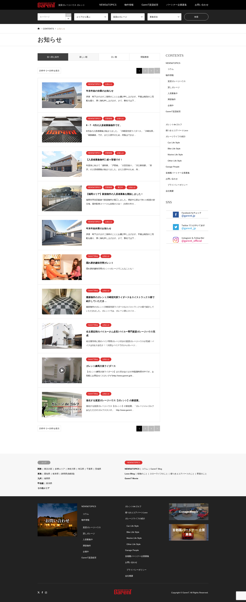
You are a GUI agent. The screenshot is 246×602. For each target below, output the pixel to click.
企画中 (171, 105)
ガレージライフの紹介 (176, 136)
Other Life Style (175, 161)
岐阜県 (56, 474)
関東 (40, 469)
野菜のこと (202, 474)
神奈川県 (71, 469)
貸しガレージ (174, 87)
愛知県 (47, 474)
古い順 (114, 57)
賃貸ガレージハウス (177, 81)
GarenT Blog (156, 469)
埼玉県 (81, 469)
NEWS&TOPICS (107, 5)
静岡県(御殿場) (68, 474)
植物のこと (142, 474)
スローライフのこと (159, 474)
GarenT (186, 592)
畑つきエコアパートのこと (182, 474)
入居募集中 (173, 93)
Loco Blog (130, 474)
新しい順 (83, 57)
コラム (171, 69)
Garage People (172, 167)
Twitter (39, 592)
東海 (40, 474)
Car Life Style (174, 142)
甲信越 (41, 483)
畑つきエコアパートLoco (177, 130)
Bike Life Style (174, 148)
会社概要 (170, 191)
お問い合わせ (201, 5)
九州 (40, 478)
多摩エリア (60, 469)
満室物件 (172, 99)
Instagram (46, 592)
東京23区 (48, 469)
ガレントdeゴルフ (174, 124)
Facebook (42, 592)
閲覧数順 (145, 57)
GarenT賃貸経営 (150, 5)
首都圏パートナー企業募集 (178, 173)
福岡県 (47, 478)
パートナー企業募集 (176, 5)
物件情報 (129, 5)
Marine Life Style (175, 154)
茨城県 (98, 469)
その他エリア (44, 488)
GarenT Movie (131, 478)
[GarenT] (123, 592)
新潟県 (49, 483)
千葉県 (90, 469)
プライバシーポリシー (178, 185)
